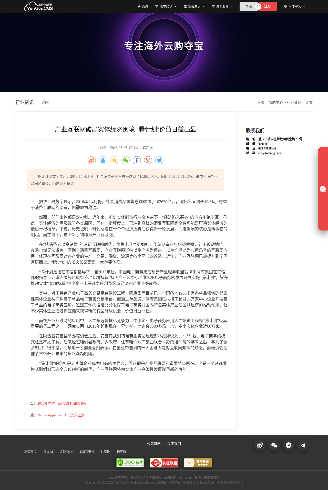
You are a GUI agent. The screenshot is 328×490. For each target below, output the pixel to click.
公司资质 (153, 444)
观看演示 (194, 6)
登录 (248, 6)
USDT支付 (87, 452)
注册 (267, 6)
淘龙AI (48, 452)
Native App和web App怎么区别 (61, 415)
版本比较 (166, 6)
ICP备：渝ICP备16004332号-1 (178, 482)
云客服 (121, 452)
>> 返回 (42, 102)
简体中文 (295, 6)
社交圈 (105, 452)
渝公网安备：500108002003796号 (221, 482)
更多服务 (222, 6)
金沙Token (66, 452)
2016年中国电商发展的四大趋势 (62, 403)
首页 (145, 6)
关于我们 (174, 444)
